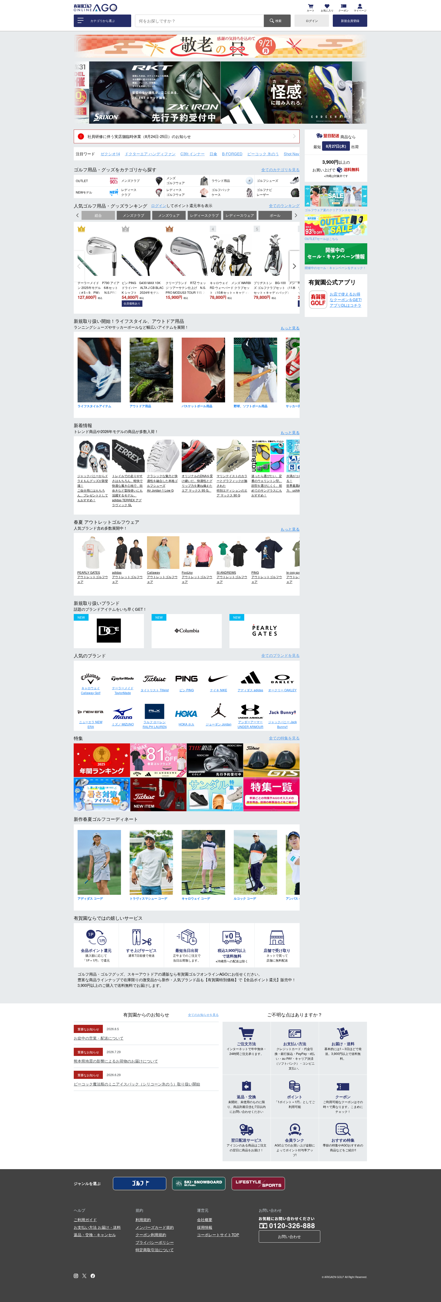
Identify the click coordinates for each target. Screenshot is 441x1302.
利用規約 (143, 1219)
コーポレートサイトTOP (218, 1234)
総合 (98, 215)
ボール (275, 215)
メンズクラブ (133, 215)
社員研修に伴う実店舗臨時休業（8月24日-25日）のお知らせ (139, 136)
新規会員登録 (350, 20)
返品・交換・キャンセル (95, 1234)
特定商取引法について (155, 1249)
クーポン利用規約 (151, 1234)
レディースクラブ (204, 215)
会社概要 (204, 1219)
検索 (278, 20)
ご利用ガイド (85, 1219)
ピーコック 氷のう (263, 153)
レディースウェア (240, 215)
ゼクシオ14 (110, 153)
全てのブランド (280, 655)
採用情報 (204, 1227)
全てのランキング (284, 205)
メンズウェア (169, 215)
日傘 (213, 153)
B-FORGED (232, 153)
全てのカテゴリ (280, 169)
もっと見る (290, 327)
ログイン (312, 20)
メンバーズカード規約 (155, 1227)
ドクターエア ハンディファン (150, 153)
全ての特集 (284, 738)
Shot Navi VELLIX (299, 153)
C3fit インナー (192, 153)
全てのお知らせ (203, 1014)
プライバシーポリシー (155, 1242)
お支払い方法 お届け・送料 (97, 1227)
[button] (81, 92)
